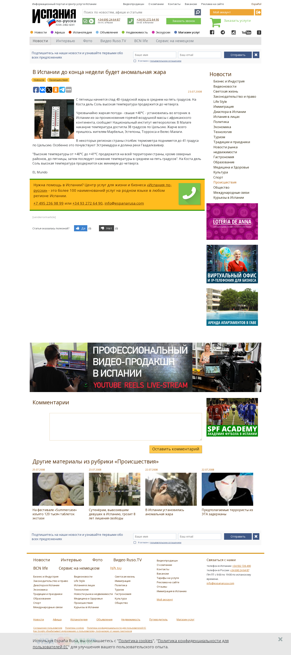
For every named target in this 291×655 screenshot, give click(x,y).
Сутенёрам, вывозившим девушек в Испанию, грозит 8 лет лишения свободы (112, 514)
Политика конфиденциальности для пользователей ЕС (116, 628)
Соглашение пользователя (47, 628)
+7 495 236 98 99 (48, 203)
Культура (220, 172)
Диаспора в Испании (229, 112)
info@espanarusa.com (124, 203)
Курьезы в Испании (228, 197)
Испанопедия (82, 32)
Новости (40, 32)
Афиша (60, 32)
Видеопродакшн (133, 4)
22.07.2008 (151, 469)
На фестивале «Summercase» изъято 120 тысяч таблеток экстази (54, 514)
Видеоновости (224, 86)
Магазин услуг (189, 32)
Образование (223, 162)
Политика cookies (74, 628)
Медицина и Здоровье (231, 167)
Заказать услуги (237, 20)
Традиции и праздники (231, 142)
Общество (221, 187)
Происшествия (224, 182)
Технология (222, 132)
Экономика (222, 127)
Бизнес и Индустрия (228, 81)
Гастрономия (223, 157)
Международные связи (231, 192)
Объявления (109, 32)
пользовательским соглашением (165, 61)
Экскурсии (163, 32)
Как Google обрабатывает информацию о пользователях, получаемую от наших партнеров (82, 631)
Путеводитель (158, 619)
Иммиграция (223, 106)
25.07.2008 (38, 469)
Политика (221, 122)
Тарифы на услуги (168, 578)
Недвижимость (137, 32)
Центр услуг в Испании (82, 4)
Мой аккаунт (165, 599)
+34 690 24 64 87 (109, 19)
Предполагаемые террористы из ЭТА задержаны (227, 512)
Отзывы (162, 586)
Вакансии (191, 4)
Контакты (174, 4)
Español (256, 4)
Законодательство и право (234, 96)
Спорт (218, 177)
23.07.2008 (95, 469)
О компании (156, 4)
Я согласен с (159, 61)
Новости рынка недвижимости (93, 594)
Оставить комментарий (175, 449)
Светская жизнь (225, 91)
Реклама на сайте (212, 4)
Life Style (220, 101)
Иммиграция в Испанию (172, 591)
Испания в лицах (226, 116)
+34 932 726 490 (241, 566)
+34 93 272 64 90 (148, 19)
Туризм (219, 137)
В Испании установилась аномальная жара (164, 512)
